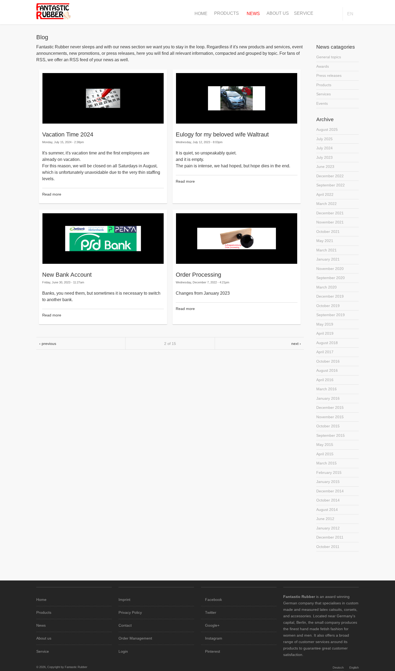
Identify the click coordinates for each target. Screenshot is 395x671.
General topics (328, 57)
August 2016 (327, 370)
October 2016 (328, 361)
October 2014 (328, 500)
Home (201, 13)
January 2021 (328, 259)
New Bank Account (67, 274)
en (350, 14)
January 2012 (328, 528)
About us (278, 13)
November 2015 (330, 417)
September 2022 (330, 185)
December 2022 (330, 176)
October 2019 (328, 306)
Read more (51, 194)
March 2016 (326, 389)
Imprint (124, 599)
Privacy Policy (130, 612)
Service (303, 13)
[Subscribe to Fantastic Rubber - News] (170, 356)
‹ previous (47, 343)
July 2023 (324, 157)
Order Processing (198, 274)
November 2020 (330, 268)
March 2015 (326, 463)
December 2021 (330, 213)
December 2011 (329, 537)
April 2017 (324, 352)
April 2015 (324, 454)
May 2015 (324, 444)
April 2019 (324, 333)
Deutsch (338, 667)
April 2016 (324, 380)
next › (296, 343)
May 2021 (324, 241)
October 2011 (327, 546)
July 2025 (324, 139)
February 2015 (329, 472)
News (253, 13)
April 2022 (324, 194)
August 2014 (327, 509)
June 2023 (325, 166)
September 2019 (330, 315)
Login (123, 651)
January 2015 (328, 481)
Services (323, 94)
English (354, 667)
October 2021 (328, 231)
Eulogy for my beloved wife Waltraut (222, 134)
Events (322, 103)
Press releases (329, 75)
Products (226, 13)
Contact (125, 625)
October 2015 (328, 426)
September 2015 (330, 435)
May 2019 (324, 324)
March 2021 (326, 250)
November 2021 (330, 222)
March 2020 (326, 287)
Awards (322, 66)
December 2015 (330, 407)
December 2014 (330, 491)
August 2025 (327, 129)
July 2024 (324, 148)
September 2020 (330, 278)
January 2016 (328, 398)
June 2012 (325, 519)
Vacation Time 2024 (67, 134)
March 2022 (326, 203)
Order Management (135, 638)
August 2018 (327, 343)
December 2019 (330, 296)
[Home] (53, 18)
